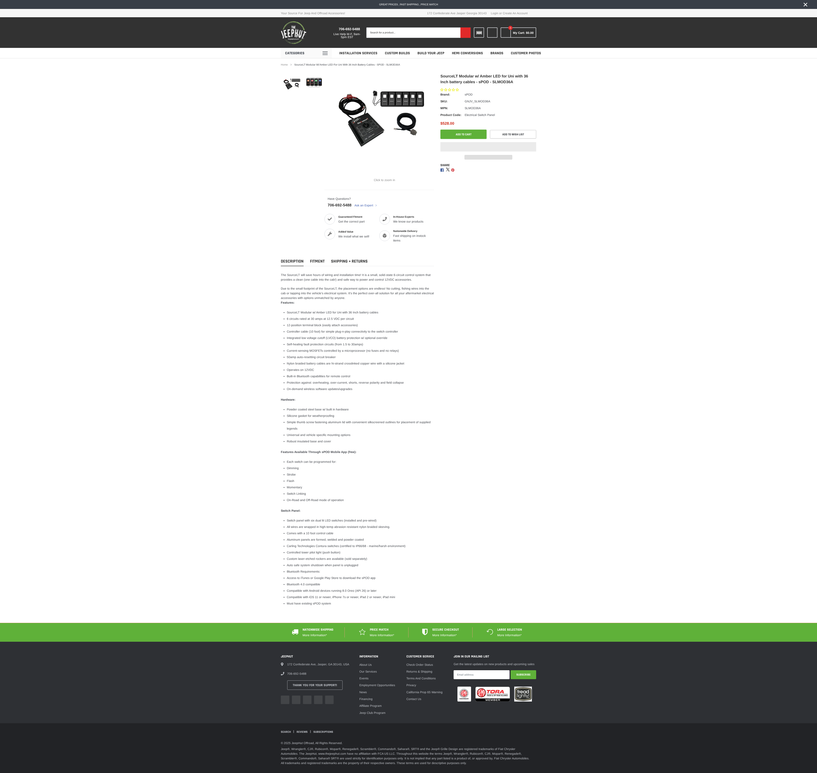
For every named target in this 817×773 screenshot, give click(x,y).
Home (284, 64)
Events (364, 678)
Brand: (445, 94)
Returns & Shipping (419, 671)
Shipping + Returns (349, 261)
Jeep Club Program (372, 712)
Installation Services (358, 53)
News (363, 692)
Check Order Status (419, 664)
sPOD (469, 94)
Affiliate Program (370, 705)
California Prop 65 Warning (424, 692)
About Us (365, 664)
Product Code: (450, 115)
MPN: (444, 108)
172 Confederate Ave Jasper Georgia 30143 (457, 13)
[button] (450, 89)
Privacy (411, 685)
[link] (492, 32)
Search (286, 732)
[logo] (293, 32)
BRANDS (496, 53)
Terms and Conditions (421, 678)
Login (494, 13)
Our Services (368, 671)
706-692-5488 (349, 29)
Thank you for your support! (315, 685)
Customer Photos (526, 53)
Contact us (413, 699)
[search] (465, 32)
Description (292, 261)
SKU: (444, 101)
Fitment (317, 261)
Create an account (515, 13)
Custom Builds (397, 53)
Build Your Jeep (430, 53)
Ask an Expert (364, 205)
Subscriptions (323, 732)
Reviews (302, 732)
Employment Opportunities (377, 685)
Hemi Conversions (467, 53)
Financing (366, 699)
